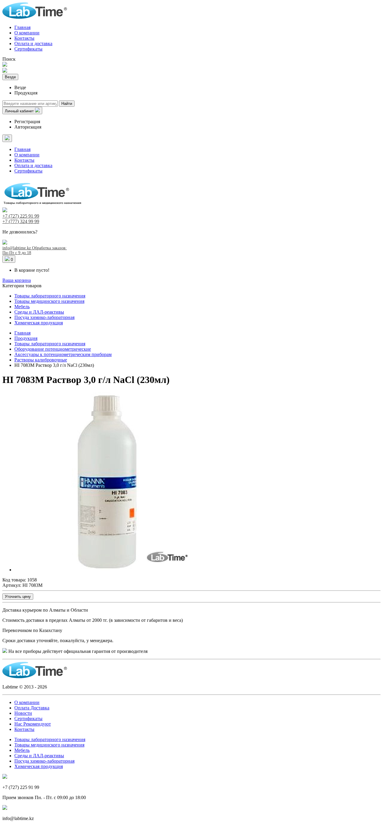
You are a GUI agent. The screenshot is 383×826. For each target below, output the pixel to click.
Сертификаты (28, 48)
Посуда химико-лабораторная (44, 317)
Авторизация (27, 126)
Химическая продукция (38, 322)
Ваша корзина (16, 280)
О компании (26, 32)
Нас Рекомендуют (32, 723)
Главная (22, 27)
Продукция (25, 338)
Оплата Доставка (31, 707)
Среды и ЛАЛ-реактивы (39, 311)
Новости (23, 713)
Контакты (24, 38)
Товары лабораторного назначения (49, 295)
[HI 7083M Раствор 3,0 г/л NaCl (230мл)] (104, 569)
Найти (66, 103)
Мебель (22, 306)
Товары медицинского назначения (49, 301)
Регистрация (27, 121)
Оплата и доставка (33, 43)
